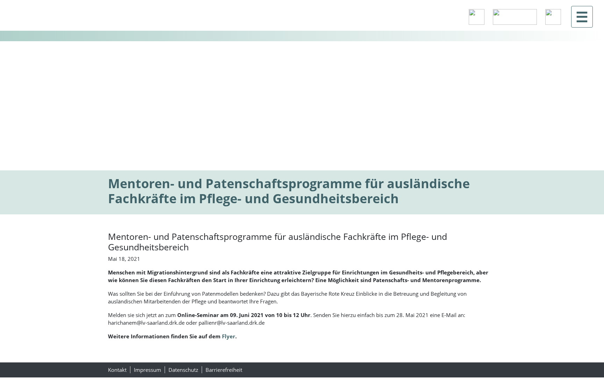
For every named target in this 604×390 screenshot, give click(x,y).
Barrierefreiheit (224, 369)
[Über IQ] (553, 17)
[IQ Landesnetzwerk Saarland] (48, 17)
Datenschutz (183, 369)
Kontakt (117, 369)
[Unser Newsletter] (515, 17)
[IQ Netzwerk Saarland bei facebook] (476, 17)
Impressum (147, 369)
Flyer (228, 336)
